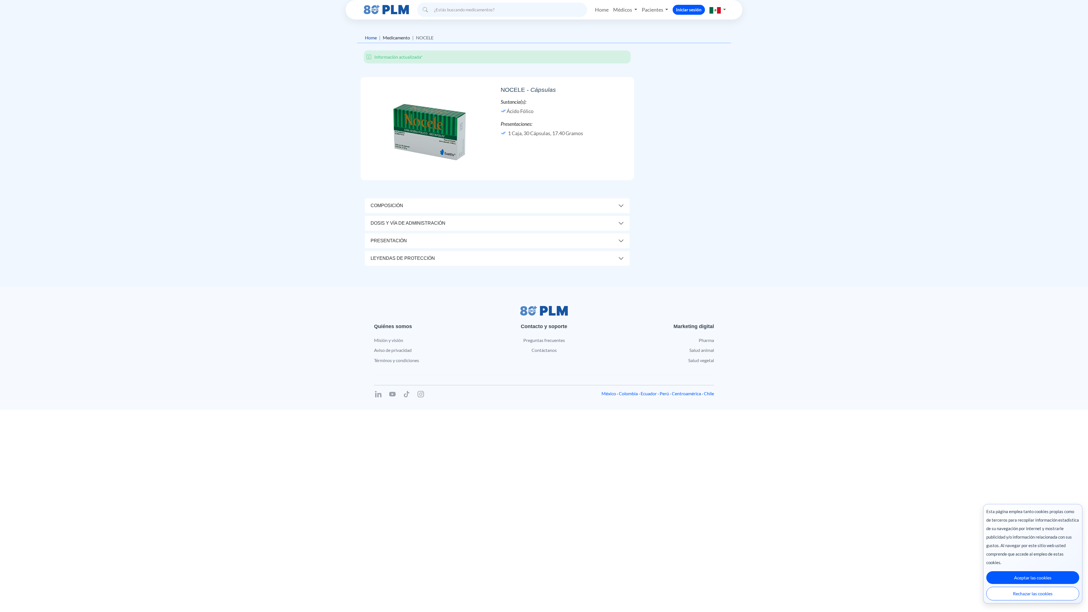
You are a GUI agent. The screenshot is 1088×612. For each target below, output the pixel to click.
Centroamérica (686, 393)
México (609, 393)
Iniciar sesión (689, 9)
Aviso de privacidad (393, 350)
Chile (709, 393)
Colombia (628, 393)
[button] (717, 9)
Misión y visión (388, 340)
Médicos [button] (623, 10)
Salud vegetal (701, 360)
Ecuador (649, 393)
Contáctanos (544, 350)
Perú (664, 393)
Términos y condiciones (396, 360)
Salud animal (701, 350)
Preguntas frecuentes (544, 340)
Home (602, 10)
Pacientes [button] (653, 10)
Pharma (706, 340)
